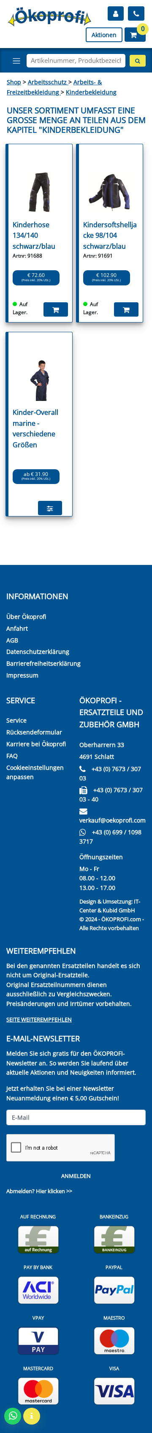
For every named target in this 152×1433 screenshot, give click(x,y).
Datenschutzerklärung (37, 652)
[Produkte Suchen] (138, 61)
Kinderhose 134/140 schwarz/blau (34, 235)
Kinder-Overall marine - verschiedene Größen (35, 428)
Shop (14, 82)
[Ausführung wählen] (50, 508)
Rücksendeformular (34, 732)
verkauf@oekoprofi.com (112, 820)
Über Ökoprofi (26, 617)
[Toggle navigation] (16, 60)
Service (16, 720)
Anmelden (76, 1176)
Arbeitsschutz (48, 82)
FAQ (12, 756)
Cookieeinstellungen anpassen (35, 772)
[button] (135, 34)
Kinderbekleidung (91, 92)
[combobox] (76, 60)
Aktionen (104, 35)
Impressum (22, 675)
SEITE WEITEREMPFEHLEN (39, 1019)
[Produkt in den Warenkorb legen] (55, 309)
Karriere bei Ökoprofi (36, 744)
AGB (12, 640)
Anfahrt (17, 628)
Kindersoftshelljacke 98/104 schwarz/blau (110, 235)
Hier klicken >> (54, 1191)
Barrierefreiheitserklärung (43, 663)
